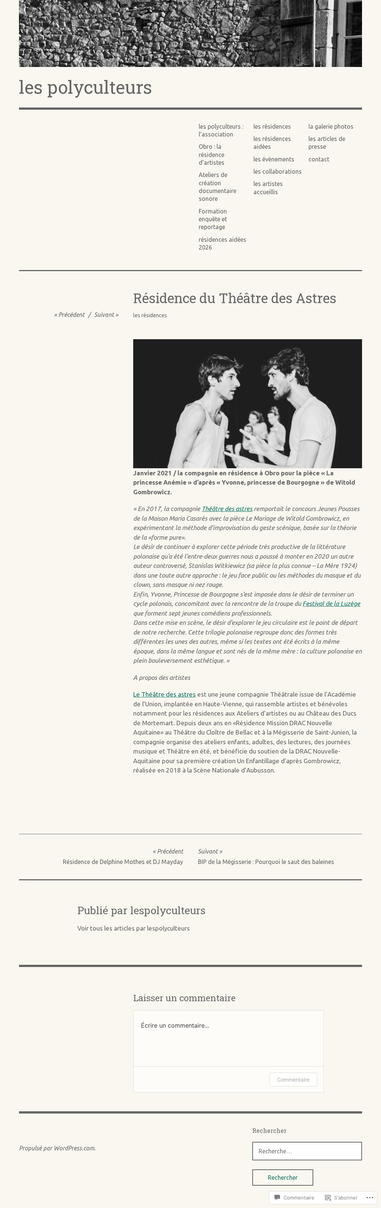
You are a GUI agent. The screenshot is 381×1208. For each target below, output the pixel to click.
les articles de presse (326, 142)
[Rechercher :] (307, 1150)
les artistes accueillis (268, 187)
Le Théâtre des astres (164, 694)
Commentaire (293, 1079)
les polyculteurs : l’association (221, 130)
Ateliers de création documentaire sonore (217, 186)
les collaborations (277, 171)
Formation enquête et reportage (213, 219)
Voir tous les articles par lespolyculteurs (133, 928)
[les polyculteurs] (190, 33)
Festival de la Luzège (331, 603)
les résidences (272, 126)
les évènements (273, 159)
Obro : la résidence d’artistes (211, 154)
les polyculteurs (85, 87)
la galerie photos (330, 126)
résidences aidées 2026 (222, 243)
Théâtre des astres (227, 508)
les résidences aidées (272, 142)
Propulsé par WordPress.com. (57, 1148)
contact (318, 159)
